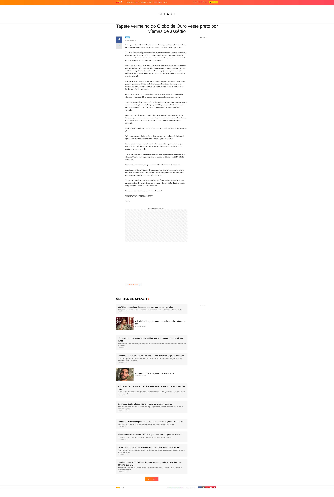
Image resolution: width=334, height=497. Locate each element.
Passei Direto (153, 2)
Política (142, 7)
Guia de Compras (215, 7)
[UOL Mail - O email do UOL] (199, 2)
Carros (147, 7)
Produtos (119, 7)
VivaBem (180, 7)
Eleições (130, 7)
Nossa (198, 7)
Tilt (184, 7)
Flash (125, 7)
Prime (204, 7)
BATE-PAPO (137, 2)
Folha (158, 7)
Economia (153, 7)
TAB (201, 7)
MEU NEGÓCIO (144, 2)
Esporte (163, 7)
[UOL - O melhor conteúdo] (119, 2)
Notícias (136, 7)
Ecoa (187, 7)
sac (195, 2)
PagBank (159, 2)
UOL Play (165, 2)
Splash (168, 7)
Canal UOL (192, 7)
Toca (208, 7)
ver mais (151, 479)
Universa (174, 7)
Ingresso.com (130, 2)
